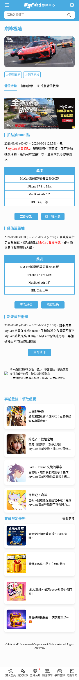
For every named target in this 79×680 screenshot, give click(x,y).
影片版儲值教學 (48, 86)
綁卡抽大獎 (53, 216)
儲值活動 (10, 86)
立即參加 (26, 216)
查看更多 (68, 518)
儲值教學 (27, 86)
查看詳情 (26, 304)
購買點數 (53, 304)
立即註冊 (39, 352)
